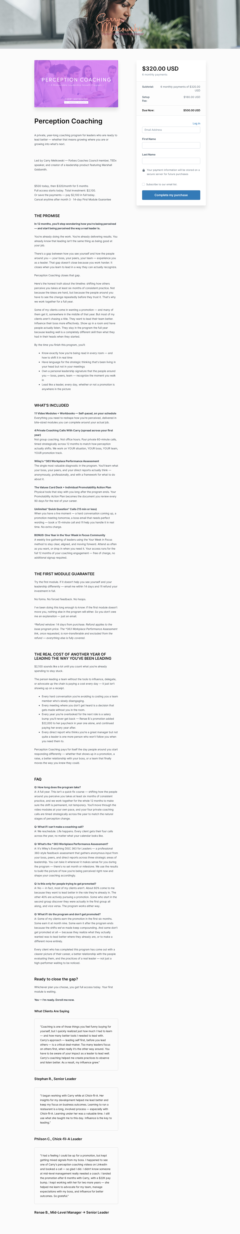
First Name (149, 138)
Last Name (148, 154)
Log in (196, 123)
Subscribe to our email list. (161, 184)
